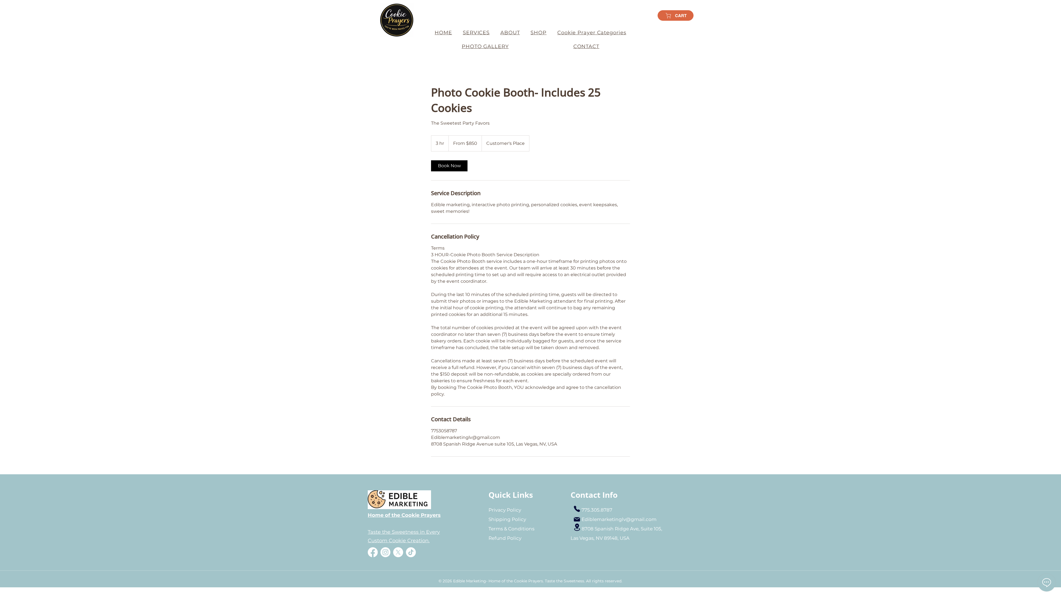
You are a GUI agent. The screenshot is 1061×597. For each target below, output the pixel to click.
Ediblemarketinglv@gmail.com (619, 519)
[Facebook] (373, 552)
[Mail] (577, 519)
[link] (449, 165)
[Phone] (577, 508)
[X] (398, 552)
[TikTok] (411, 552)
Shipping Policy (507, 519)
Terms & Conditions (511, 528)
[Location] (577, 527)
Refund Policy (505, 538)
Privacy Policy (505, 510)
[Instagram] (385, 552)
